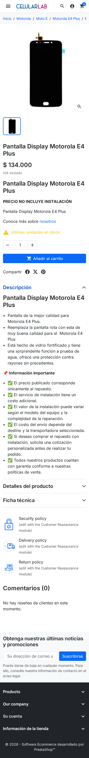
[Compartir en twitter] (35, 272)
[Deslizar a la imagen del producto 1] (12, 126)
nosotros (48, 221)
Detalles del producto (28, 486)
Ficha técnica (19, 500)
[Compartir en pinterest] (43, 272)
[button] (62, 6)
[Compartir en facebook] (27, 272)
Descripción (17, 287)
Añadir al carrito (45, 258)
